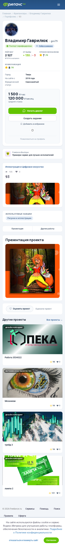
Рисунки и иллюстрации (19, 218)
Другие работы (47, 229)
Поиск (57, 508)
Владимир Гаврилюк (26, 40)
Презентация (17, 229)
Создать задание (33, 118)
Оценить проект (19, 308)
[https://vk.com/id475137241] (32, 130)
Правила (8, 516)
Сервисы (30, 508)
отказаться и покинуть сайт (23, 540)
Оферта (22, 516)
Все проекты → (55, 320)
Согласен (51, 540)
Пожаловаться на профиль (32, 139)
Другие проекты (14, 319)
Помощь (44, 508)
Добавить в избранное (33, 124)
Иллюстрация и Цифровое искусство (24, 167)
